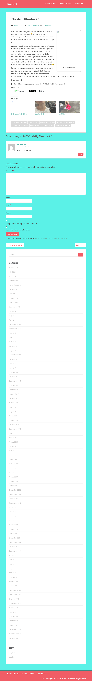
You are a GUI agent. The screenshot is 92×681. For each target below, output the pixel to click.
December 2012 (15, 490)
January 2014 (14, 459)
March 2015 (13, 442)
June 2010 (12, 612)
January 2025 (14, 302)
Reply (80, 154)
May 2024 (12, 316)
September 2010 (15, 603)
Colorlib (68, 679)
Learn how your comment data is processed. (50, 238)
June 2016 (12, 407)
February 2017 (14, 390)
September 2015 (15, 429)
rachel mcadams (69, 122)
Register (12, 652)
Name (8, 197)
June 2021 (12, 337)
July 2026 (12, 272)
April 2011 (12, 573)
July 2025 (12, 294)
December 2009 (15, 629)
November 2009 (15, 634)
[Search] (80, 255)
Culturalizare (47, 26)
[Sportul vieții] (45, 107)
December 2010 (15, 590)
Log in (11, 657)
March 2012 (13, 525)
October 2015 (14, 424)
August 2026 (13, 268)
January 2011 (14, 586)
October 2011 (14, 547)
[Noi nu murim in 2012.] (22, 107)
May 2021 (12, 342)
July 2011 (12, 560)
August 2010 (13, 608)
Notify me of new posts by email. (18, 230)
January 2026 (14, 281)
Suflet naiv (21, 145)
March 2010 (13, 616)
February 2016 (14, 420)
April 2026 (12, 276)
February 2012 (14, 529)
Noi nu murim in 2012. (19, 114)
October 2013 (14, 464)
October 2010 (14, 599)
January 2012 (14, 533)
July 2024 (12, 311)
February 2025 (14, 298)
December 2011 (15, 538)
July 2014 (12, 446)
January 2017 (14, 394)
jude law (59, 122)
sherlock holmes (48, 126)
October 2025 (14, 289)
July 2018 (12, 363)
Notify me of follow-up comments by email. (21, 223)
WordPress (82, 679)
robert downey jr (35, 126)
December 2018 (15, 355)
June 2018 (12, 368)
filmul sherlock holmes (47, 122)
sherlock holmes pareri (63, 126)
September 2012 (15, 503)
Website (8, 213)
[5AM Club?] (69, 107)
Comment (10, 171)
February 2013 (14, 481)
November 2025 (15, 285)
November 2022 (15, 329)
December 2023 (15, 324)
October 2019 (14, 346)
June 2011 (12, 564)
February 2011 (14, 581)
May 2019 (12, 350)
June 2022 (12, 333)
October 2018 (14, 359)
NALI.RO (12, 3)
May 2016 (12, 411)
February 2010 (14, 621)
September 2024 (15, 307)
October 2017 (14, 377)
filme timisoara (33, 122)
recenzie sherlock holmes (20, 126)
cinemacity (15, 122)
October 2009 (14, 638)
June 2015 (12, 433)
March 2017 (13, 385)
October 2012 (14, 499)
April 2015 (12, 438)
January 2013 (14, 486)
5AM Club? (62, 114)
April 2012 (12, 520)
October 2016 (14, 398)
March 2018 (13, 372)
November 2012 (15, 494)
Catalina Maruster (33, 26)
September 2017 (15, 381)
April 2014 (12, 455)
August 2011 (13, 555)
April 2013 (12, 472)
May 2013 (12, 468)
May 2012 (12, 516)
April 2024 (12, 320)
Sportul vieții (39, 114)
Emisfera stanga (50, 4)
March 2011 (13, 577)
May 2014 (12, 451)
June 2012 (12, 512)
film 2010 (24, 122)
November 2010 (15, 594)
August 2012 (13, 507)
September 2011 (15, 551)
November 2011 (15, 542)
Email (8, 205)
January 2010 (14, 625)
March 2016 (13, 416)
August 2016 (13, 403)
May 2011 (12, 568)
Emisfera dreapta (66, 4)
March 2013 (13, 477)
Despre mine (79, 4)
